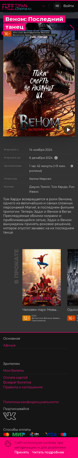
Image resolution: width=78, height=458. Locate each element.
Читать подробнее (48, 452)
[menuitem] (43, 6)
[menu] (41, 6)
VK (9, 416)
